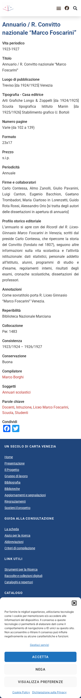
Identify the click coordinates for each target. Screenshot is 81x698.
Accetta (40, 657)
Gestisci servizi (39, 645)
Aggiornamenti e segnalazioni (25, 495)
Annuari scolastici (16, 392)
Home (8, 457)
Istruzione (24, 407)
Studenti (21, 413)
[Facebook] (66, 8)
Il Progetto (11, 470)
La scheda (11, 529)
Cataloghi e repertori (18, 582)
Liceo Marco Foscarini (50, 407)
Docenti (8, 407)
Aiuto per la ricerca (17, 535)
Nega (40, 669)
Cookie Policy (21, 692)
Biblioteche (12, 489)
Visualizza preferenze (40, 682)
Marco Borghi (13, 377)
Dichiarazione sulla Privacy (49, 692)
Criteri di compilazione (19, 548)
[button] (74, 603)
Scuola (7, 413)
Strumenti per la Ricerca (21, 569)
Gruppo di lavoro (16, 476)
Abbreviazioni (13, 542)
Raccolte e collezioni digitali (23, 576)
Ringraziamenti (15, 501)
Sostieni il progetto (17, 508)
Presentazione (14, 463)
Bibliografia (12, 482)
